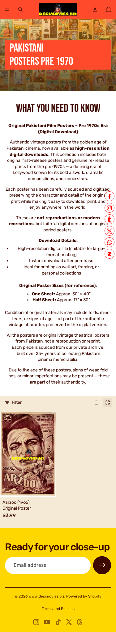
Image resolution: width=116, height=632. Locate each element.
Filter (17, 402)
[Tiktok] (58, 622)
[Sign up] (102, 565)
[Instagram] (36, 622)
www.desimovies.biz (46, 596)
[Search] (20, 9)
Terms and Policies (58, 609)
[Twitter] (69, 622)
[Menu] (7, 9)
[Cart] (108, 9)
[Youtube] (47, 622)
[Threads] (80, 622)
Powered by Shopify (83, 596)
